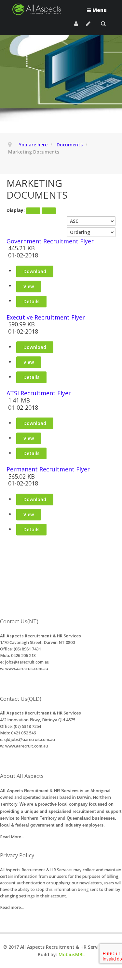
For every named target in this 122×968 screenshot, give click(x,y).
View (28, 286)
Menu (99, 10)
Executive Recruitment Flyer (46, 317)
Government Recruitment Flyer (50, 241)
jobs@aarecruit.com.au (27, 662)
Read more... (12, 907)
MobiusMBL (72, 954)
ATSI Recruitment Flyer (39, 393)
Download (34, 271)
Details (31, 301)
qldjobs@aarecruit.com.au (29, 739)
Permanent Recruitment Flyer (48, 469)
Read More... (12, 837)
